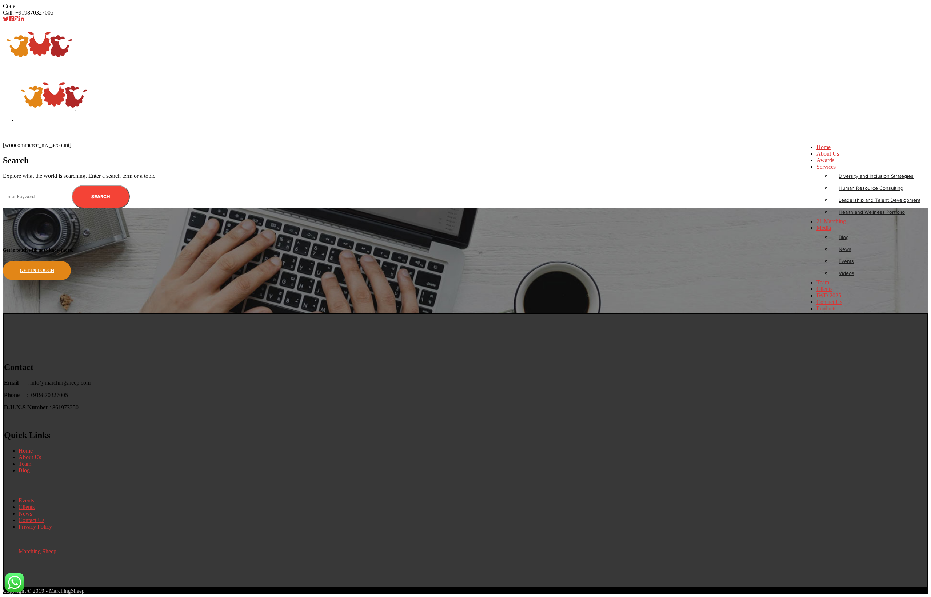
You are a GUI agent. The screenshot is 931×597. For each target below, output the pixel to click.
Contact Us (31, 520)
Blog (24, 470)
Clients (27, 507)
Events (26, 500)
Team (25, 464)
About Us (30, 457)
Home (10, 132)
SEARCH (100, 196)
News (25, 513)
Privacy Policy (35, 527)
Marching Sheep (37, 551)
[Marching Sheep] (39, 70)
